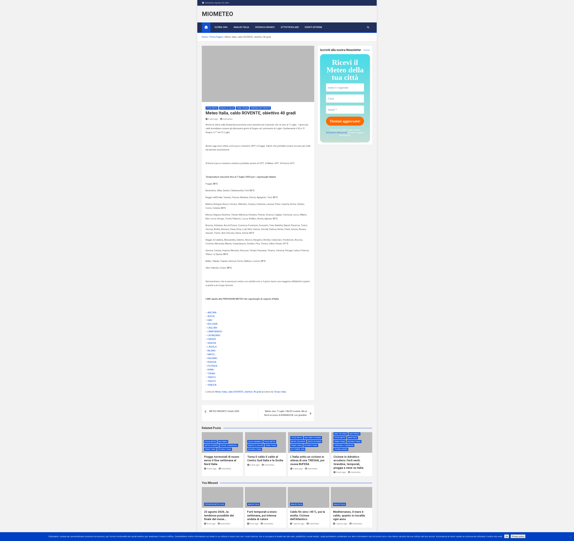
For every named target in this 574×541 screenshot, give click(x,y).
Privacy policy (518, 536)
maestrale (352, 438)
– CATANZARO (213, 335)
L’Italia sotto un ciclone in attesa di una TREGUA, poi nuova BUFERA (307, 460)
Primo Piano (210, 449)
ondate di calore (255, 445)
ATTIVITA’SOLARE (290, 27)
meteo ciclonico (298, 442)
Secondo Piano (224, 449)
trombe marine (341, 449)
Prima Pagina (242, 108)
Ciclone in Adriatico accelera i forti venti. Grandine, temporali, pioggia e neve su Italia (348, 462)
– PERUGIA (211, 362)
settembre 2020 (297, 449)
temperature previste (260, 108)
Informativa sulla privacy (336, 132)
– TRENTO (211, 377)
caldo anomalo (255, 442)
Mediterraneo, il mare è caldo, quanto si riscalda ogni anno (349, 515)
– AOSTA (210, 316)
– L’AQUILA (211, 346)
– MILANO (211, 350)
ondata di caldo (227, 108)
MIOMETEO (217, 13)
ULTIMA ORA (221, 27)
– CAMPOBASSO (214, 331)
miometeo (228, 119)
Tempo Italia (280, 391)
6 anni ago (213, 119)
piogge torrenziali (228, 445)
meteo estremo (314, 442)
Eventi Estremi (313, 27)
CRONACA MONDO (265, 27)
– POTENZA (211, 366)
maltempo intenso (313, 438)
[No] (570, 536)
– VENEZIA (211, 385)
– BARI (209, 320)
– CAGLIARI (211, 327)
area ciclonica (340, 434)
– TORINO (210, 373)
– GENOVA (211, 343)
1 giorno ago (298, 523)
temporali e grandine (344, 445)
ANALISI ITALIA (241, 27)
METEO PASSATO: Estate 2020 (224, 411)
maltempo (223, 442)
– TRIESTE (211, 381)
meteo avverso (211, 445)
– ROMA (210, 369)
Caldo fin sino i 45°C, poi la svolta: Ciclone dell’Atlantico (307, 515)
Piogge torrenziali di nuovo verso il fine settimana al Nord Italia (221, 460)
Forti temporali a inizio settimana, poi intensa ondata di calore (262, 515)
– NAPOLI (210, 354)
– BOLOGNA (211, 324)
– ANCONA (211, 312)
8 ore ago (211, 523)
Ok (506, 536)
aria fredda (354, 434)
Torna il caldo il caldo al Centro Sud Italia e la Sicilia (265, 458)
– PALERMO (211, 358)
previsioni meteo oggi (214, 504)
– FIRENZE (211, 339)
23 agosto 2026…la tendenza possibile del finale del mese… (219, 515)
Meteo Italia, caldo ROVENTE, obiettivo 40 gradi (238, 391)
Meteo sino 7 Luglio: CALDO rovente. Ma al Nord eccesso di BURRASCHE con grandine (285, 413)
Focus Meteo (212, 108)
